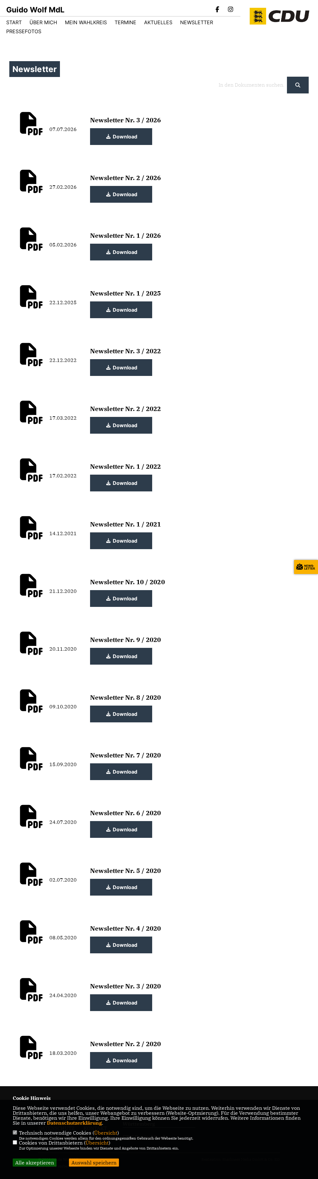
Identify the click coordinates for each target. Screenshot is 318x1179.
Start (14, 22)
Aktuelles (158, 22)
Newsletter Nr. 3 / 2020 (125, 986)
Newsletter (196, 22)
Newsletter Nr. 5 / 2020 (125, 870)
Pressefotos (23, 31)
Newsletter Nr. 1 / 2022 (125, 466)
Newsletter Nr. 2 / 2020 (125, 1044)
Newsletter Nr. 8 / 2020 (125, 697)
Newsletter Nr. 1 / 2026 (125, 235)
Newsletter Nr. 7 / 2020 (125, 755)
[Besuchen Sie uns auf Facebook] (217, 10)
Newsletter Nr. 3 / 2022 (125, 351)
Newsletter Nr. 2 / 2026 (125, 178)
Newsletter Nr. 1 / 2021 (125, 524)
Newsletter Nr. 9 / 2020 (125, 639)
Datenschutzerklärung (74, 1123)
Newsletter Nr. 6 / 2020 (125, 813)
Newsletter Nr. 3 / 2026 (125, 120)
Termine (125, 22)
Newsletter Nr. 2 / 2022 (125, 408)
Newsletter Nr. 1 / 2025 (125, 293)
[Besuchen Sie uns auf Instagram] (230, 10)
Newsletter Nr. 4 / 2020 (125, 928)
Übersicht (105, 1133)
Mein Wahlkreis (86, 22)
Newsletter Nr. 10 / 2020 (127, 582)
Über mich (43, 22)
